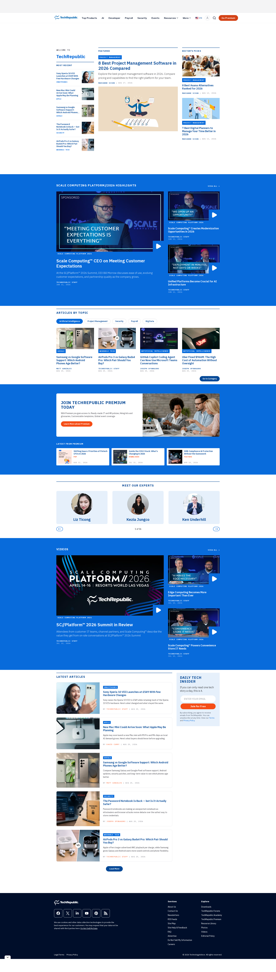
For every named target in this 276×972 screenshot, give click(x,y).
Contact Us (173, 911)
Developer (114, 18)
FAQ (169, 932)
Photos (204, 927)
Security (142, 18)
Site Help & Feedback (177, 927)
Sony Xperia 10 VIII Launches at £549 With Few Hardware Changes (67, 76)
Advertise (172, 936)
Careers (171, 944)
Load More (114, 868)
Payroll (129, 18)
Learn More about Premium (77, 424)
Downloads (206, 907)
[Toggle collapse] (8, 957)
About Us (172, 907)
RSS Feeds (172, 919)
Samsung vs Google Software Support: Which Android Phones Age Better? (67, 110)
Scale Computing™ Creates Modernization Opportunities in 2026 (193, 230)
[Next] (216, 529)
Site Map (172, 923)
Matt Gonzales (64, 368)
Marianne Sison (106, 83)
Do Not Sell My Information (180, 940)
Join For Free (198, 706)
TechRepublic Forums (210, 911)
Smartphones (61, 82)
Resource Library (208, 923)
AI (103, 18)
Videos (204, 932)
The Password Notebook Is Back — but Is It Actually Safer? (67, 127)
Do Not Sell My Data (88, 928)
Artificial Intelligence (69, 321)
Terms (211, 718)
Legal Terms (59, 954)
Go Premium (228, 18)
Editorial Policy (208, 936)
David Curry (113, 744)
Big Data (150, 321)
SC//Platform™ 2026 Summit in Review (94, 624)
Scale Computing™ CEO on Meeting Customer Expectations (100, 263)
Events (155, 18)
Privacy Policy (189, 720)
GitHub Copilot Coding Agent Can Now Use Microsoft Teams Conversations (158, 360)
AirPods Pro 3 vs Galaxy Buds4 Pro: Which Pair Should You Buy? (67, 144)
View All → (214, 186)
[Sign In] (207, 18)
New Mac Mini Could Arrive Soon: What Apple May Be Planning (67, 93)
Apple (58, 99)
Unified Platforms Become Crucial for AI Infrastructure (192, 283)
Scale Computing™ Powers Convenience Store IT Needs (192, 647)
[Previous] (59, 529)
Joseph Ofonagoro (149, 368)
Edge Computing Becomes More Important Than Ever (187, 594)
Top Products (89, 18)
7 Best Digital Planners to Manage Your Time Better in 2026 (199, 131)
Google (59, 116)
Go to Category (210, 378)
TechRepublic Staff (67, 282)
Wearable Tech (62, 150)
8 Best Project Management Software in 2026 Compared (137, 65)
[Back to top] (270, 963)
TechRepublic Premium (211, 919)
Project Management (98, 321)
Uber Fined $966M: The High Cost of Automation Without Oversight (199, 360)
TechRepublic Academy (211, 915)
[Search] (214, 18)
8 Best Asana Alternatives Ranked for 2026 (197, 87)
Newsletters (173, 915)
